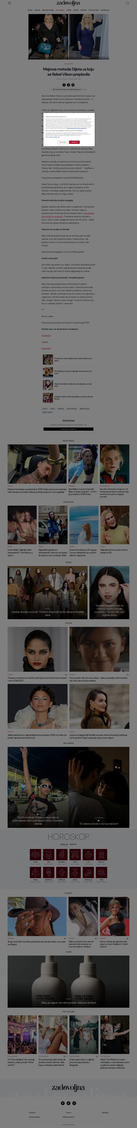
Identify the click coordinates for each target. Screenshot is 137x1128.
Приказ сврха (62, 142)
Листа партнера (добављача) (53, 137)
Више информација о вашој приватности (77, 128)
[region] (69, 129)
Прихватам (74, 142)
